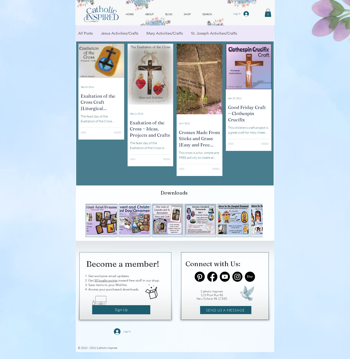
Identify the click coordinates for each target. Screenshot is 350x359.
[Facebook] (212, 277)
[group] (174, 220)
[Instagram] (237, 277)
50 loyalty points (105, 280)
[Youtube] (225, 277)
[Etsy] (250, 277)
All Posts (85, 33)
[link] (268, 13)
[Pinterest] (200, 277)
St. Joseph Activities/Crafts (214, 33)
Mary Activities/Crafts (164, 33)
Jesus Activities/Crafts (119, 33)
